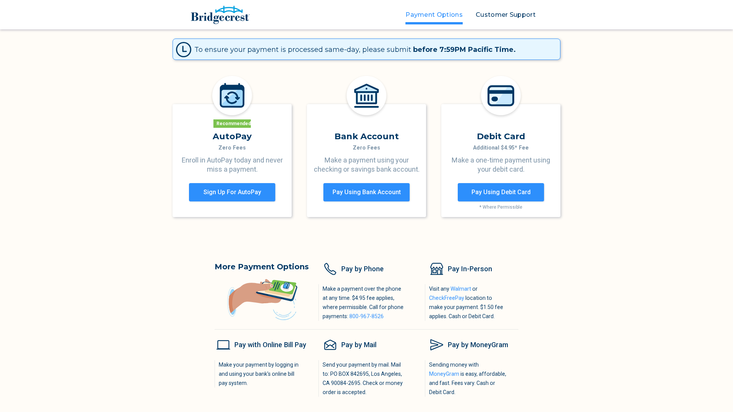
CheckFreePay (446, 298)
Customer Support (506, 14)
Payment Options (434, 14)
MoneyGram (444, 374)
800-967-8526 (366, 317)
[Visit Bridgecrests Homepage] (220, 15)
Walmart (460, 289)
